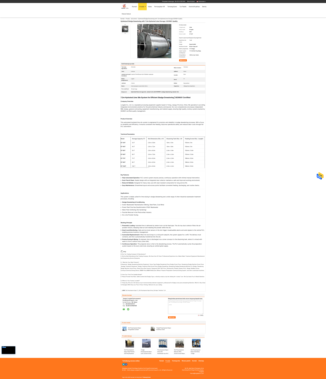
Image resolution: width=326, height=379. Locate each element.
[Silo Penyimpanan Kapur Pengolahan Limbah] (124, 328)
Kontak (184, 60)
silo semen (134, 18)
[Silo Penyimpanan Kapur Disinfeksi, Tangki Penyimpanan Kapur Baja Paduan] (196, 343)
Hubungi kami (147, 377)
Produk (141, 6)
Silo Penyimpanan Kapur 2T (132, 290)
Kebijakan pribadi (126, 368)
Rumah (134, 6)
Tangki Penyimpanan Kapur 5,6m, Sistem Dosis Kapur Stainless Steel (146, 353)
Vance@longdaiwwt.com (197, 373)
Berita (204, 6)
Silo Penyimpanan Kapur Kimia (146, 290)
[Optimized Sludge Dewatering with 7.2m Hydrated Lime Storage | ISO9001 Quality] (125, 29)
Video (150, 6)
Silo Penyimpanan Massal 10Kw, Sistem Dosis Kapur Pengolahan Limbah (179, 352)
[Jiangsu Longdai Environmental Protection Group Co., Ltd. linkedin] (123, 364)
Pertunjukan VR (159, 6)
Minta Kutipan (191, 1)
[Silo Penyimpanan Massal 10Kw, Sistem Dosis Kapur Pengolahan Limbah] (180, 343)
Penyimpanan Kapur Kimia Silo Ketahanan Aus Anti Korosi (162, 352)
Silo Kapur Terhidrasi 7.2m (159, 290)
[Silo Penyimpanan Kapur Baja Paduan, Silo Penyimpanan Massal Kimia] (130, 343)
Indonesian (202, 1)
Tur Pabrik (182, 6)
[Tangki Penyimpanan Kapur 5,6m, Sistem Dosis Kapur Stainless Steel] (146, 343)
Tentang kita (176, 361)
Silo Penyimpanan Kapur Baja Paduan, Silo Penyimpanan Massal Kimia (129, 352)
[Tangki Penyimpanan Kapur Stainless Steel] (153, 328)
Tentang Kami (172, 6)
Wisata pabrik (186, 361)
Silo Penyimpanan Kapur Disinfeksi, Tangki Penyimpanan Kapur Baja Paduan (196, 353)
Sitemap (201, 361)
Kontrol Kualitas (194, 6)
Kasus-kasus (126, 14)
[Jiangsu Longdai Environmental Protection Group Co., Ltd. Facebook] (126, 364)
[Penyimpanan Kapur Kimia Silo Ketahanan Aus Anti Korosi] (163, 343)
